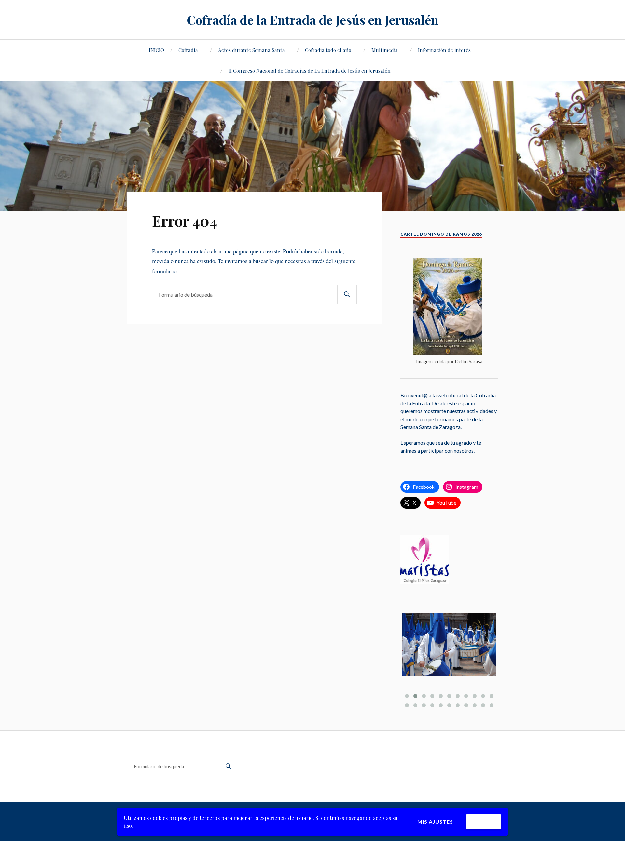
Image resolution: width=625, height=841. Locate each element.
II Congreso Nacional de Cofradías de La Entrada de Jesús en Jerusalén (310, 70)
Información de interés (444, 50)
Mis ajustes (435, 822)
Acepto (483, 822)
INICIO (156, 50)
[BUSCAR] (347, 294)
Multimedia (384, 50)
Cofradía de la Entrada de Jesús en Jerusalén (312, 19)
